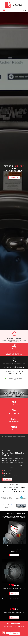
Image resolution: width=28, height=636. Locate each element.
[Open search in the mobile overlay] (26, 10)
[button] (4, 10)
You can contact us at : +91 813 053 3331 (14, 630)
